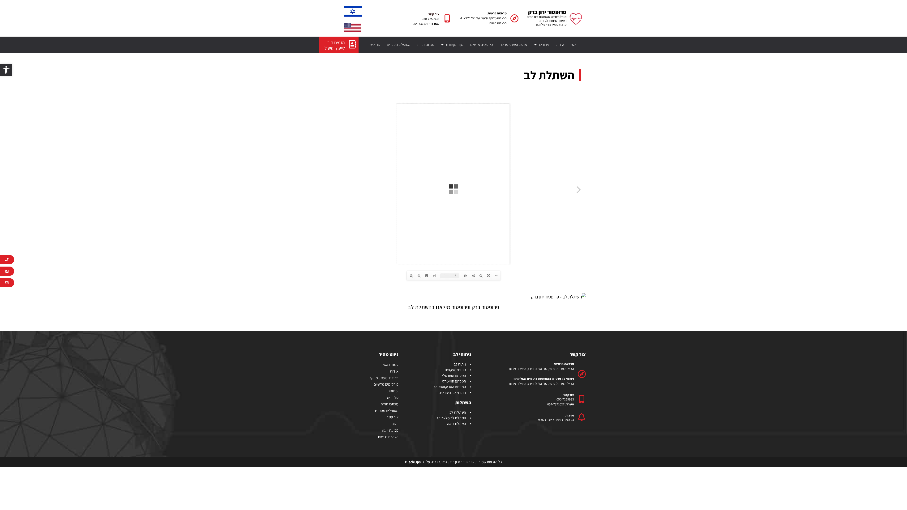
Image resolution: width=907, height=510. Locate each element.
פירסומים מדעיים (481, 44)
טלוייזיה (392, 397)
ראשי (574, 44)
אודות (560, 44)
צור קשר (374, 44)
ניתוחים (544, 44)
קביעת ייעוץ (390, 430)
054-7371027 (421, 23)
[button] (6, 70)
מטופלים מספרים (398, 44)
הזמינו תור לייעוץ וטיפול (335, 45)
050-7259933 (430, 19)
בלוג (395, 423)
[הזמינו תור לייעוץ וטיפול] (352, 44)
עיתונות (392, 390)
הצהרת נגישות (388, 436)
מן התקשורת (454, 44)
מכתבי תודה (425, 44)
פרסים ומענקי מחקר (513, 44)
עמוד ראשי (390, 364)
